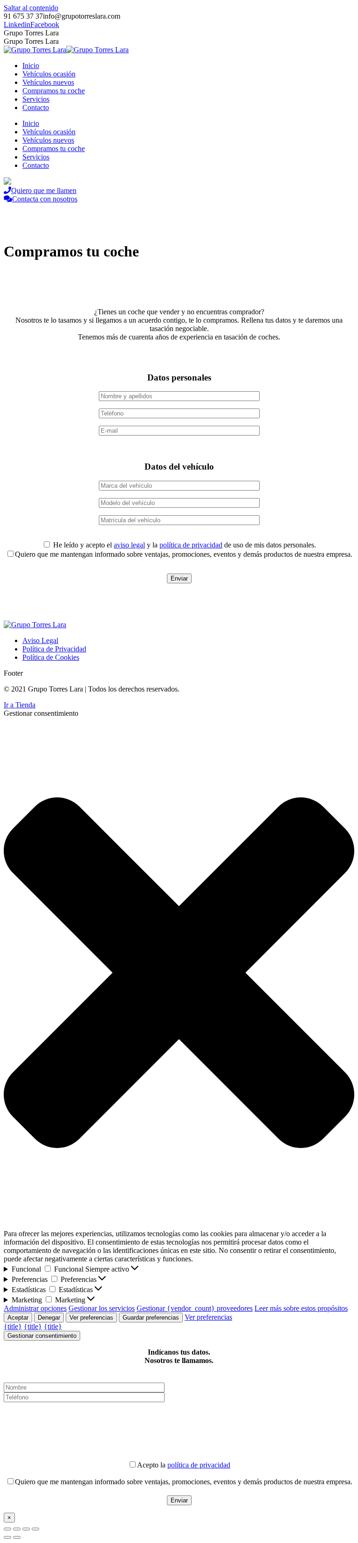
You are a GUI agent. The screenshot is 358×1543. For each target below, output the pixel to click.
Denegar (49, 1317)
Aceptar (17, 1317)
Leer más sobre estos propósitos (301, 1308)
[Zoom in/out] (35, 1529)
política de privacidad (190, 545)
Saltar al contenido (31, 8)
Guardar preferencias (151, 1317)
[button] (179, 974)
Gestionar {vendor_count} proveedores (195, 1308)
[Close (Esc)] (7, 1529)
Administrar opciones (35, 1308)
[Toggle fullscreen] (26, 1529)
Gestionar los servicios (102, 1308)
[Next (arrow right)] (17, 1537)
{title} (13, 1326)
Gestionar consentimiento (41, 1335)
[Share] (17, 1529)
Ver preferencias (91, 1317)
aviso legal (129, 545)
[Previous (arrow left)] (7, 1537)
